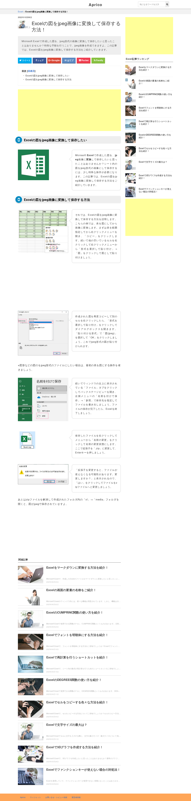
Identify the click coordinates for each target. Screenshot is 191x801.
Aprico (95, 4)
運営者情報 (76, 797)
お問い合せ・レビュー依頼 (56, 797)
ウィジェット (35, 797)
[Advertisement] (69, 110)
